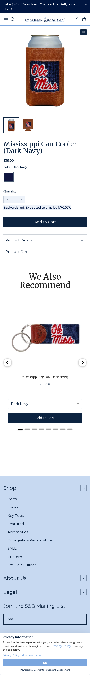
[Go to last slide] (7, 362)
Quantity (9, 191)
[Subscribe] (83, 619)
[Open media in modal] (83, 32)
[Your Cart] (84, 19)
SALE (12, 548)
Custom (15, 557)
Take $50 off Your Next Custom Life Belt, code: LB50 (39, 7)
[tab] (20, 429)
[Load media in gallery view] (11, 125)
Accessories (18, 532)
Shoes (13, 507)
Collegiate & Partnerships (30, 540)
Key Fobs (16, 516)
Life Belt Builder (22, 565)
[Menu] (5, 19)
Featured (16, 524)
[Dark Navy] (8, 177)
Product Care (16, 252)
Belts (12, 499)
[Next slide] (82, 362)
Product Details (18, 240)
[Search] (12, 19)
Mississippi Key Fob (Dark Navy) (45, 377)
